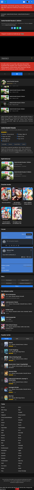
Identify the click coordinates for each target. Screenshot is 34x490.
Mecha (19, 437)
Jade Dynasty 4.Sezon (12, 302)
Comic (2, 412)
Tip (8, 283)
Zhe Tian (11, 396)
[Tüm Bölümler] (16, 74)
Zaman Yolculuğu (22, 470)
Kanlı (25, 326)
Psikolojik (26, 311)
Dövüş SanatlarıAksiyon (6, 417)
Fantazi (18, 326)
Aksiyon (10, 304)
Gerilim (18, 311)
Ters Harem (3, 465)
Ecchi (2, 420)
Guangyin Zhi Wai (14, 387)
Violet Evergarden (11, 317)
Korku (22, 311)
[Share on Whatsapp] (17, 28)
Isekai (23, 144)
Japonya (7, 139)
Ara (17, 286)
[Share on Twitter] (15, 28)
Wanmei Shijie (13, 371)
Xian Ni (11, 342)
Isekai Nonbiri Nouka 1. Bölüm (22, 162)
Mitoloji (17, 296)
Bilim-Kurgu (18, 351)
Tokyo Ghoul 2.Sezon (11, 325)
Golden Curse (9, 309)
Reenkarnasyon (4, 448)
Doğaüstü (3, 415)
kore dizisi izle (3, 487)
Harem (10, 144)
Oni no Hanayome (10, 294)
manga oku (29, 487)
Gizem (2, 425)
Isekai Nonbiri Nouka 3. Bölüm (22, 172)
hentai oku (16, 487)
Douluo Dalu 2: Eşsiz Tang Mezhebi (18, 364)
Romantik (22, 296)
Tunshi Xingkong (13, 350)
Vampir (19, 468)
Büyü (19, 409)
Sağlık (19, 450)
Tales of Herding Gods (15, 357)
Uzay (19, 465)
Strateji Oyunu (4, 460)
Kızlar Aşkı (20, 432)
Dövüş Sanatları (16, 304)
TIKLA (2, 9)
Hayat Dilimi (17, 144)
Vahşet (2, 468)
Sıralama (25, 283)
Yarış (2, 470)
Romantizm (11, 367)
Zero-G (25, 134)
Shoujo (19, 455)
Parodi (2, 445)
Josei (19, 430)
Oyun (19, 442)
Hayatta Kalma (21, 427)
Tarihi (2, 463)
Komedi (3, 435)
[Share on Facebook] (12, 28)
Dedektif (20, 412)
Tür (8, 280)
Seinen (11, 328)
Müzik (19, 440)
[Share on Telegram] (20, 28)
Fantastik (4, 144)
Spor (19, 458)
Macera (26, 304)
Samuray (3, 453)
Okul (2, 442)
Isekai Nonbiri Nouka (10, 25)
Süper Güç (20, 460)
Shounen (3, 458)
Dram (10, 296)
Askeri (19, 407)
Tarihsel (30, 304)
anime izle (10, 487)
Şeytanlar (3, 455)
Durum (25, 280)
